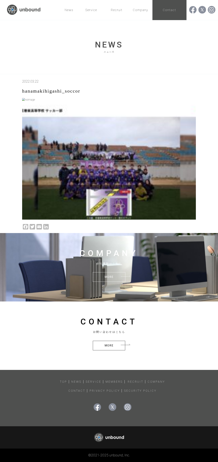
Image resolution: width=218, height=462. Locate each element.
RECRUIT (135, 381)
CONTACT (76, 390)
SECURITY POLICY (140, 390)
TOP (63, 381)
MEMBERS (114, 381)
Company (140, 10)
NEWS (76, 381)
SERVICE (93, 381)
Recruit (116, 10)
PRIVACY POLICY (105, 390)
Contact (169, 10)
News (69, 10)
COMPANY (156, 381)
